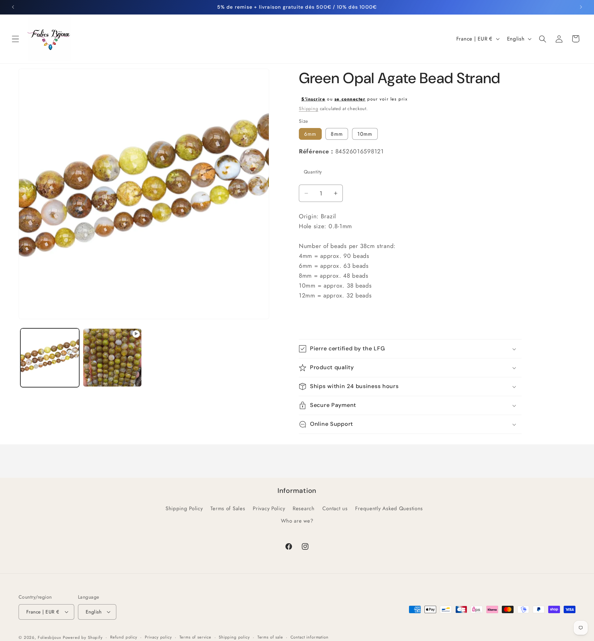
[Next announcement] (581, 7)
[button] (15, 39)
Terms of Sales (227, 508)
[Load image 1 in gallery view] (49, 357)
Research (304, 508)
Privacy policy (158, 637)
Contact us (335, 508)
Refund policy (123, 637)
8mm (337, 134)
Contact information (310, 637)
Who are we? (297, 520)
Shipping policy (234, 637)
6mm (310, 134)
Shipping (308, 108)
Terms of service (195, 637)
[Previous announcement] (13, 7)
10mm (364, 134)
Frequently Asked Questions (389, 508)
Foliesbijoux (49, 637)
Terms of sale (270, 637)
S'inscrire (313, 99)
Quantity (313, 171)
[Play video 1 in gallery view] (112, 357)
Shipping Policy (184, 508)
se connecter (350, 99)
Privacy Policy (269, 508)
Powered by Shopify (83, 637)
